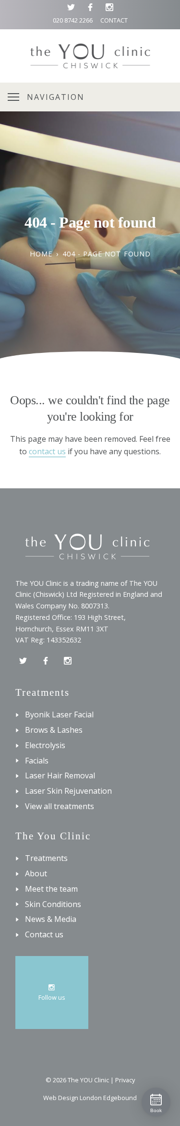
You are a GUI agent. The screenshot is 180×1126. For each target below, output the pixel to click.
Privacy (125, 1080)
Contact (114, 20)
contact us (47, 451)
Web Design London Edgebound (90, 1097)
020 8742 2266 (73, 20)
